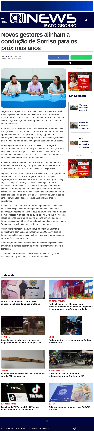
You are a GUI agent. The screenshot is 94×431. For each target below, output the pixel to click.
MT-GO (51, 337)
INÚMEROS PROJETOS (57, 301)
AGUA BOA (5, 337)
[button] (86, 20)
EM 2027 (52, 404)
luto (81, 138)
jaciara (4, 370)
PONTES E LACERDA (57, 370)
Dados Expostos (8, 404)
